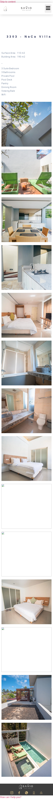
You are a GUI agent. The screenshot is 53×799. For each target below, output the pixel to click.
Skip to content (7, 1)
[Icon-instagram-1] (11, 792)
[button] (10, 797)
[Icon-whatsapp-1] (26, 792)
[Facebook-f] (19, 792)
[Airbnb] (41, 792)
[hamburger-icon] (48, 8)
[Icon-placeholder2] (33, 792)
